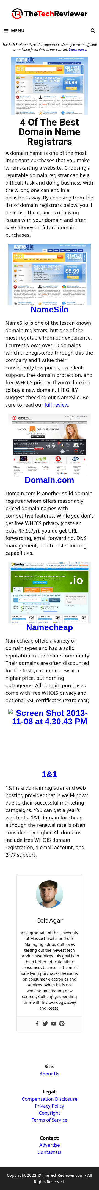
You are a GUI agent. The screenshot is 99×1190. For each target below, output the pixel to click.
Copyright (49, 1113)
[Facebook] (37, 1024)
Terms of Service (49, 1120)
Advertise (49, 1145)
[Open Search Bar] (93, 31)
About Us (49, 1074)
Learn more (77, 49)
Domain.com (49, 479)
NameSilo (49, 309)
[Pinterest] (62, 1024)
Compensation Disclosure (50, 1099)
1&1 (49, 774)
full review (56, 404)
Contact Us (49, 1152)
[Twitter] (45, 1024)
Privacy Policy (49, 1106)
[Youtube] (53, 1024)
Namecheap (49, 627)
